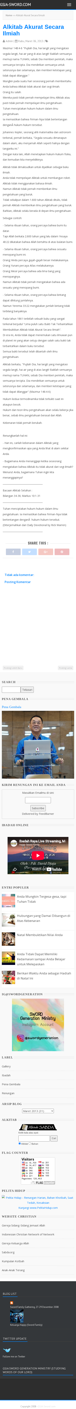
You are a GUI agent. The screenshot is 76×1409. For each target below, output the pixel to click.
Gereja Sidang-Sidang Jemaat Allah (23, 1225)
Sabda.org (8, 1252)
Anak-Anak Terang (13, 1270)
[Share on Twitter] (29, 551)
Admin (9, 41)
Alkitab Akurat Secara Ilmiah (33, 30)
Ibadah (6, 1075)
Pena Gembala (11, 707)
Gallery (6, 1066)
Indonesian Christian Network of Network (28, 1234)
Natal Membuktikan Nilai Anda (40, 935)
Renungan (8, 1093)
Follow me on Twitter (14, 1356)
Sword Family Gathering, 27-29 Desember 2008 (34, 1307)
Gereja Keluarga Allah (15, 1243)
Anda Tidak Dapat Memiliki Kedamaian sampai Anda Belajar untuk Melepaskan (41, 959)
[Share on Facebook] (13, 551)
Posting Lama (65, 667)
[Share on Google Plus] (45, 551)
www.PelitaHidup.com (44, 1207)
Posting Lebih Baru (13, 667)
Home (9, 15)
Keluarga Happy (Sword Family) (26, 1324)
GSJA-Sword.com (15, 4)
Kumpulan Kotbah (13, 1261)
